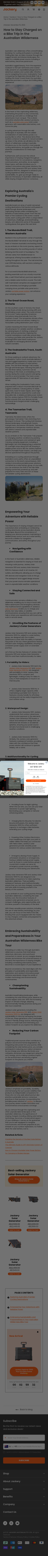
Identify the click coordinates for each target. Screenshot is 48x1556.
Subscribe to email (36, 780)
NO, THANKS (36, 783)
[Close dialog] (46, 762)
